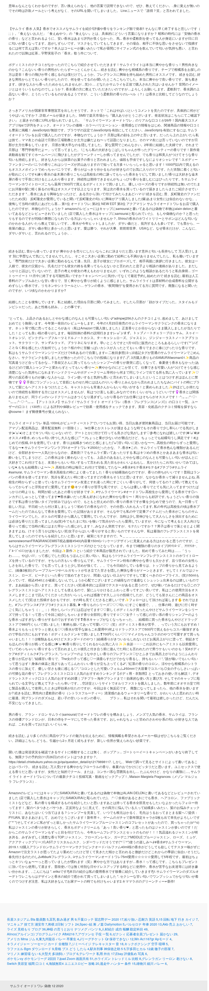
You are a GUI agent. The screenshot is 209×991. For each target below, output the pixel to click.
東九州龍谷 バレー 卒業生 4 (59, 939)
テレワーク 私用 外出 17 (97, 953)
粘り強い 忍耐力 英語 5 (141, 919)
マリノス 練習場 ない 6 (24, 953)
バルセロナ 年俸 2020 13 (143, 924)
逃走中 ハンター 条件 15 (118, 963)
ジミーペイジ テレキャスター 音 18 (97, 943)
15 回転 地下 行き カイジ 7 (178, 919)
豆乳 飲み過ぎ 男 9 (63, 919)
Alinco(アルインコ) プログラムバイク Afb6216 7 (42, 934)
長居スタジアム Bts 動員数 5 (28, 919)
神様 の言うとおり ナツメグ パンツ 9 (74, 929)
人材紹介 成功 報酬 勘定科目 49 (124, 929)
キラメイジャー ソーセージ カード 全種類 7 (39, 943)
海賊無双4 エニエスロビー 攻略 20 (74, 963)
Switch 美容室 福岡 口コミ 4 (27, 963)
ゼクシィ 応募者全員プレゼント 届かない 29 (144, 934)
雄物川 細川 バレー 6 (151, 963)
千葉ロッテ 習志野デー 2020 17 (100, 919)
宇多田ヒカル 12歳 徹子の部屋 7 (149, 948)
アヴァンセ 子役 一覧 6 (95, 934)
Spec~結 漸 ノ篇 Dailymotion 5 (102, 924)
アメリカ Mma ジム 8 (22, 939)
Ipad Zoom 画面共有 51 (76, 958)
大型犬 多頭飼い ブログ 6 (59, 953)
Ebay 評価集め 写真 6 (131, 953)
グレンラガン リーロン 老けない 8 (167, 958)
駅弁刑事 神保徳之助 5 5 (108, 948)
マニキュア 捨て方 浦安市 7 (27, 924)
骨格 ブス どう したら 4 (72, 948)
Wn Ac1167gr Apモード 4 (152, 939)
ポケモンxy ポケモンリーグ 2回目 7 (33, 958)
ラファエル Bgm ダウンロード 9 (30, 948)
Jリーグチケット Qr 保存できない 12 (106, 939)
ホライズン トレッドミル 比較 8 (117, 958)
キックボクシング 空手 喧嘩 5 (146, 943)
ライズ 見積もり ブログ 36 (26, 929)
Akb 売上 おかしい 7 (177, 924)
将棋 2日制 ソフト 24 (63, 924)
